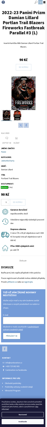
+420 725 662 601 (12, 366)
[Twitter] (20, 125)
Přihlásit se (11, 336)
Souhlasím (22, 421)
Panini (3, 152)
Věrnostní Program (12, 390)
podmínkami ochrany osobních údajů (21, 328)
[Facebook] (26, 125)
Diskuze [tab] (22, 260)
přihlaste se (12, 282)
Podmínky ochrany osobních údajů (19, 387)
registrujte (28, 282)
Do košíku (23, 67)
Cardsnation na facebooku (16, 370)
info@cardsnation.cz (13, 362)
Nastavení (23, 414)
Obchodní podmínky (13, 383)
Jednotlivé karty (7, 160)
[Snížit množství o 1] (8, 203)
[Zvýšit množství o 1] (8, 200)
